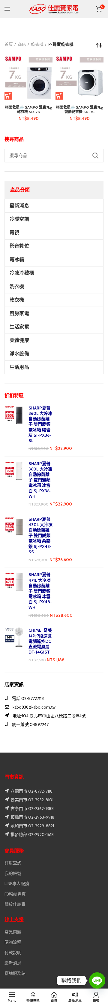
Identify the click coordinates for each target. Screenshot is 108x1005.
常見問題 (12, 931)
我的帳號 (12, 873)
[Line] (97, 980)
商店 (22, 44)
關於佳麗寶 (15, 904)
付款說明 (12, 952)
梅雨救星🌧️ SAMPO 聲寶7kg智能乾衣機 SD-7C (79, 109)
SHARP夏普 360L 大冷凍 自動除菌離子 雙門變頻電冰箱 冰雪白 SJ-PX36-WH (40, 480)
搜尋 (95, 155)
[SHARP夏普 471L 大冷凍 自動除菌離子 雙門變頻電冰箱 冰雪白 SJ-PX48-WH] (14, 595)
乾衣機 (37, 44)
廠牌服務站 (15, 973)
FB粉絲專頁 (15, 894)
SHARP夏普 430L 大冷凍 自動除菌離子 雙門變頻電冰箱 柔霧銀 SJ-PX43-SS (40, 536)
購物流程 (12, 942)
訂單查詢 (12, 863)
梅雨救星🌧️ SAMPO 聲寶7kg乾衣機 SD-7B (28, 109)
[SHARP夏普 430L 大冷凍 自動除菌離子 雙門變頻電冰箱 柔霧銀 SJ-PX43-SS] (14, 540)
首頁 (8, 44)
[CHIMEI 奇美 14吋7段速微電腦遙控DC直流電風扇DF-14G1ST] (14, 645)
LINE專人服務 (16, 883)
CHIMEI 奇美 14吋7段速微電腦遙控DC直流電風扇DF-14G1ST (40, 641)
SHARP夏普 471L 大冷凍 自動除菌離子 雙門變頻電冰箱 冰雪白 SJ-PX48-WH (40, 591)
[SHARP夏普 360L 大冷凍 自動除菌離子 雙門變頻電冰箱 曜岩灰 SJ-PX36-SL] (14, 428)
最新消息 (12, 963)
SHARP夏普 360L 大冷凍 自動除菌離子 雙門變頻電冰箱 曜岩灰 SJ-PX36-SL (40, 424)
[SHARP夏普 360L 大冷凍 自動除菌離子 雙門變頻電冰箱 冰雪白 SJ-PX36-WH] (14, 484)
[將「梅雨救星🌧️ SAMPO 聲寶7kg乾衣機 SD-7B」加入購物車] (8, 96)
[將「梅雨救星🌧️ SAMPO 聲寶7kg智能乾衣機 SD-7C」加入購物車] (59, 96)
